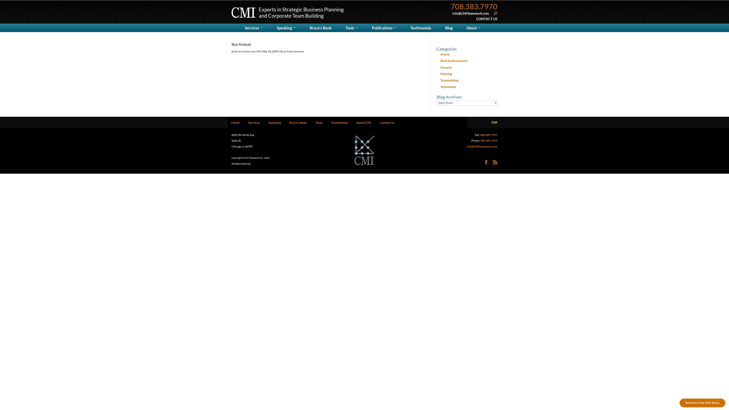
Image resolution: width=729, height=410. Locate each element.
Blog (449, 28)
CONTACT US (486, 19)
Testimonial (448, 86)
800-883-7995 (488, 134)
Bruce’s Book (321, 28)
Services (252, 28)
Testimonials (420, 28)
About (471, 28)
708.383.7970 (474, 6)
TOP (494, 122)
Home (235, 122)
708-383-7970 (488, 140)
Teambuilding (449, 80)
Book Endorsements (292, 51)
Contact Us (387, 122)
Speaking (284, 28)
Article (445, 54)
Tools (350, 28)
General (445, 67)
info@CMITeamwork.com (482, 146)
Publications (382, 28)
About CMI (363, 122)
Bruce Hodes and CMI (248, 51)
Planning (446, 74)
